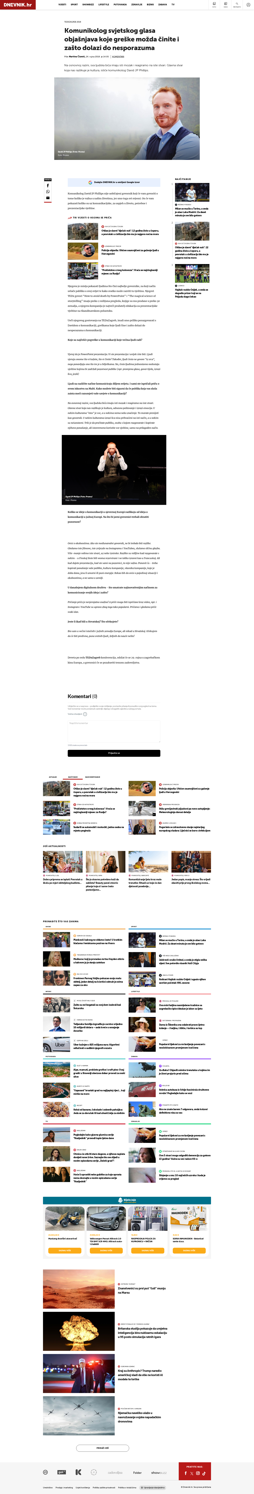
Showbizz (88, 5)
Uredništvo (48, 1488)
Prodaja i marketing (64, 1488)
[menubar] (248, 4)
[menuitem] (248, 4)
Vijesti (62, 5)
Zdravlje (136, 5)
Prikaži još (103, 1448)
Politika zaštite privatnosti (104, 1488)
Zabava (162, 5)
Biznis (150, 5)
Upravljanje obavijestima (154, 1488)
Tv (173, 5)
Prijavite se (114, 753)
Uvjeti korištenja (83, 1488)
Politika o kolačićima (127, 1488)
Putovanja (120, 5)
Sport (74, 5)
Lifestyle (103, 5)
